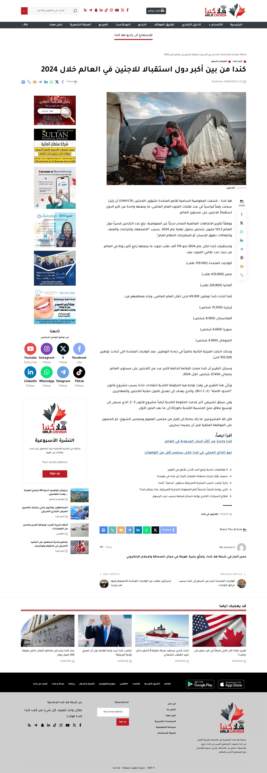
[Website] (101, 547)
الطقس (60, 534)
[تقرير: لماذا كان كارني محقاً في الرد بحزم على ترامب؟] (219, 631)
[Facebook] (128, 10)
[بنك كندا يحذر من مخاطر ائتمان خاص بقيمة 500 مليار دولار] (47, 631)
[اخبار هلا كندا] (225, 11)
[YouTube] (117, 10)
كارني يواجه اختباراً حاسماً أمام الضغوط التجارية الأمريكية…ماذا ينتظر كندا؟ (183, 489)
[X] (122, 10)
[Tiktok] (79, 377)
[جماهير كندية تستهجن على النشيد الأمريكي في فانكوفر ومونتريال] (79, 547)
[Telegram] (90, 10)
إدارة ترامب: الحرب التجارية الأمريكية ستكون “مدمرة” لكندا (193, 483)
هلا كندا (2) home (229, 55)
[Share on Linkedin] (45, 82)
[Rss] (85, 10)
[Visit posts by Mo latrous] (241, 547)
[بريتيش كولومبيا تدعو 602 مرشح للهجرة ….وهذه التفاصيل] (79, 495)
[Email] (34, 82)
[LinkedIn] (101, 10)
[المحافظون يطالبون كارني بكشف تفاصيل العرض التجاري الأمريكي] (79, 513)
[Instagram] (111, 10)
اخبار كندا (237, 61)
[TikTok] (106, 10)
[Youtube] (30, 354)
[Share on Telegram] (40, 82)
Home (243, 55)
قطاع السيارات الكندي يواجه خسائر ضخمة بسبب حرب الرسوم (190, 496)
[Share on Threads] (241, 257)
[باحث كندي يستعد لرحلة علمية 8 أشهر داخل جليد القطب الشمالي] (162, 631)
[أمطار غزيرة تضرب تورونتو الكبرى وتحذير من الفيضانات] (79, 530)
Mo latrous (225, 547)
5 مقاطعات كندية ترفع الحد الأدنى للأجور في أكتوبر (198, 470)
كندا (111, 201)
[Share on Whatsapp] (51, 82)
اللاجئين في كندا (209, 514)
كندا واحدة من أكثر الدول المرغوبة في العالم (198, 441)
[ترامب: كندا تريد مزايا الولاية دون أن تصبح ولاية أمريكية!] (105, 631)
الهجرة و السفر (219, 61)
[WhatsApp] (46, 377)
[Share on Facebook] (62, 82)
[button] (29, 82)
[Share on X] (57, 82)
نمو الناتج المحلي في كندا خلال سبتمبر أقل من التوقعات (188, 453)
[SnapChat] (96, 10)
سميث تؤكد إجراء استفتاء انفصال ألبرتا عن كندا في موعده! (192, 476)
